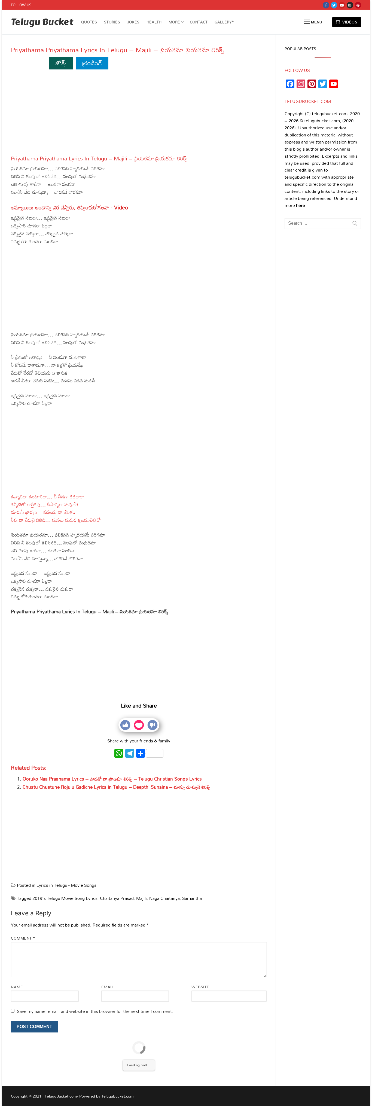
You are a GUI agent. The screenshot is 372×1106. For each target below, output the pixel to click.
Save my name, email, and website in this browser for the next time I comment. (95, 1011)
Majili (141, 898)
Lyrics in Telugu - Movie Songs (66, 885)
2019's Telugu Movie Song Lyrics (64, 898)
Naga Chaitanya (164, 898)
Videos (349, 22)
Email (107, 987)
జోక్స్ (61, 62)
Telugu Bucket (42, 22)
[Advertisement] (139, 115)
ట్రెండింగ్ (92, 62)
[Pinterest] (358, 5)
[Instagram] (350, 5)
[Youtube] (342, 5)
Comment (23, 938)
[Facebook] (326, 5)
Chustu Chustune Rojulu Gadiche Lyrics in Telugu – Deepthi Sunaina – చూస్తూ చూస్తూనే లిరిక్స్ (117, 786)
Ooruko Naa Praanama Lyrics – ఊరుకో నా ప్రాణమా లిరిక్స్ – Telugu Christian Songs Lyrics (112, 778)
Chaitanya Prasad (117, 898)
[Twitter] (334, 5)
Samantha (192, 898)
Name (17, 987)
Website (200, 987)
